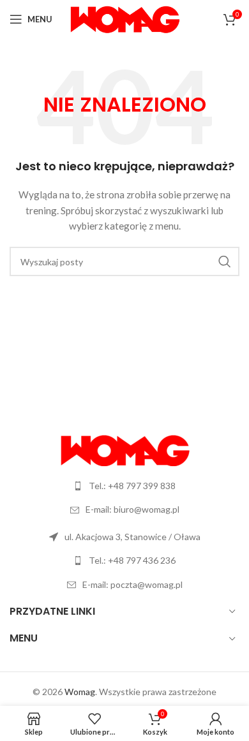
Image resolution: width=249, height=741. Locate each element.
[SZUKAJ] (224, 261)
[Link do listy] (124, 486)
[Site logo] (125, 18)
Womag (79, 691)
